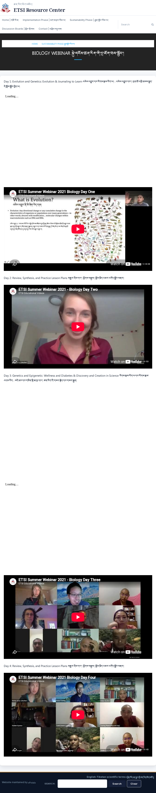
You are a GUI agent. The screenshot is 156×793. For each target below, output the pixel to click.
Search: (50, 783)
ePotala (32, 783)
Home (35, 44)
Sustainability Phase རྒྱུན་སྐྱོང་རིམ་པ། (58, 44)
